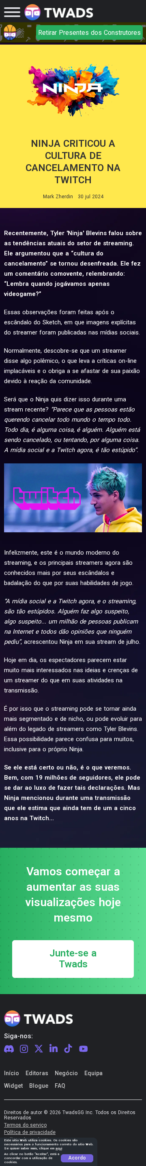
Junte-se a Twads (73, 959)
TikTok (68, 1049)
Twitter (38, 1049)
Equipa (93, 1073)
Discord (9, 1049)
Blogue (38, 1085)
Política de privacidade (30, 1132)
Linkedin (53, 1049)
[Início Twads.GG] (58, 12)
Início (11, 1073)
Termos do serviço (25, 1125)
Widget (13, 1085)
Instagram (24, 1049)
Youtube (83, 1049)
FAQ (60, 1085)
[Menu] (12, 12)
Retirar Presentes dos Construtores (89, 32)
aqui (59, 1148)
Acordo (77, 1158)
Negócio (66, 1073)
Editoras (37, 1073)
